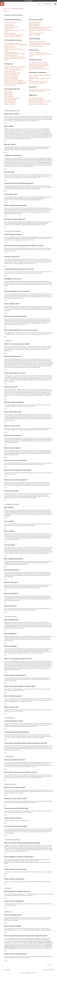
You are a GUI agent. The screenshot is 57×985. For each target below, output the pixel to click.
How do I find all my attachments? (37, 91)
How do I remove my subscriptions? (38, 83)
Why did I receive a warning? (11, 79)
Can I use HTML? (8, 93)
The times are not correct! (10, 47)
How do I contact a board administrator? (38, 104)
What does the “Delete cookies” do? (13, 36)
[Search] (38, 4)
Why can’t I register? (9, 25)
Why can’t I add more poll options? (12, 73)
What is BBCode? (8, 92)
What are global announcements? (12, 98)
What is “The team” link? (35, 35)
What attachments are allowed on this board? (40, 89)
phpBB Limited (42, 917)
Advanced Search (47, 3)
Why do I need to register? (10, 22)
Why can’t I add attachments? (11, 77)
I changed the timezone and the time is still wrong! (14, 50)
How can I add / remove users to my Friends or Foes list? (40, 55)
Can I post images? (9, 96)
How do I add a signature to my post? (13, 69)
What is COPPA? (8, 24)
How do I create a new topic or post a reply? (15, 66)
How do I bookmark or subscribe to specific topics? (39, 79)
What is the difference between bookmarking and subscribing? (40, 76)
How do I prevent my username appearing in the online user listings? (15, 45)
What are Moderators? (34, 24)
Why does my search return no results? (38, 64)
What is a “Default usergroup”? (36, 33)
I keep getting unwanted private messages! (39, 43)
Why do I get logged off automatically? (13, 35)
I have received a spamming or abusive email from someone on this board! (40, 45)
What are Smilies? (8, 95)
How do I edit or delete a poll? (11, 74)
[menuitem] (27, 974)
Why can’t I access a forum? (11, 76)
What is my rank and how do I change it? (14, 57)
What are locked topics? (10, 102)
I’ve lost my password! (9, 33)
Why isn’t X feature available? (36, 99)
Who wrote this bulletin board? (36, 98)
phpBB (49, 284)
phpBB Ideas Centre (18, 930)
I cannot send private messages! (37, 41)
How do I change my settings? (11, 43)
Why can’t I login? (8, 28)
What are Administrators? (35, 22)
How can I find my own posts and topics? (39, 68)
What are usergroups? (34, 25)
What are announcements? (10, 99)
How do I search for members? (36, 67)
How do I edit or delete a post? (11, 68)
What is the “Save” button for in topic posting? (15, 82)
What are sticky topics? (10, 101)
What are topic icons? (9, 104)
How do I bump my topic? (10, 85)
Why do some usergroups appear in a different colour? (40, 31)
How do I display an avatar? (11, 55)
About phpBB (7, 920)
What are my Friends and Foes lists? (38, 52)
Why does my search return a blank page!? (39, 65)
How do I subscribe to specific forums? (38, 81)
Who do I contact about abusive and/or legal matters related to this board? (39, 101)
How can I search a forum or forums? (38, 62)
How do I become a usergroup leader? (38, 28)
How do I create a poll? (10, 71)
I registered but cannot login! (11, 27)
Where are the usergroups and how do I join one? (41, 27)
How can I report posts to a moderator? (13, 80)
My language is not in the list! (11, 52)
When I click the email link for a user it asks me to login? (15, 59)
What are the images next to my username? (14, 54)
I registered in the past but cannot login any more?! (14, 31)
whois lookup (7, 941)
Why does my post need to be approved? (14, 83)
